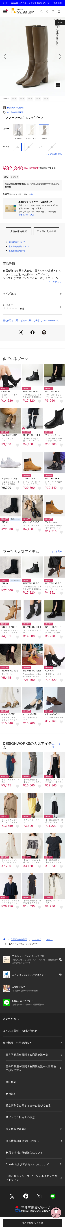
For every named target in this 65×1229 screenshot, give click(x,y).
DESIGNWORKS (15, 107)
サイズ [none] (6, 147)
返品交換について (17, 251)
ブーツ (49, 939)
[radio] (18, 132)
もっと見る (53, 282)
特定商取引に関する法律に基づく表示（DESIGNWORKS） (31, 320)
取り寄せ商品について (19, 246)
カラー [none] (6, 128)
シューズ (36, 939)
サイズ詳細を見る (54, 154)
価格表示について (17, 242)
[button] (32, 56)
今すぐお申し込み (26, 215)
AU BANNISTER (15, 112)
